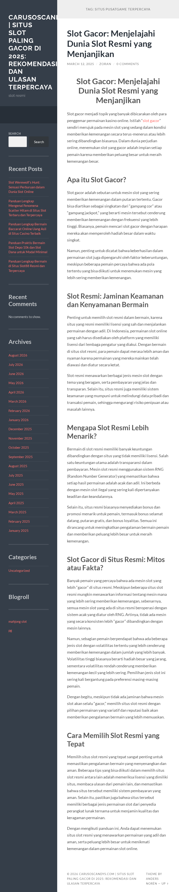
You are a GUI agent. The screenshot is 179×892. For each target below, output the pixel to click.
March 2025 (17, 512)
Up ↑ (165, 883)
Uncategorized (19, 570)
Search (15, 133)
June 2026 (16, 374)
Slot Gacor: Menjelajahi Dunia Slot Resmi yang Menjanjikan (111, 43)
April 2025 (16, 503)
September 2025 (21, 457)
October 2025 (19, 447)
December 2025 (20, 429)
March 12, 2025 (80, 64)
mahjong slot (18, 621)
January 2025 (19, 530)
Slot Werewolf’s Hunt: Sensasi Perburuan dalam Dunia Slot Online (27, 187)
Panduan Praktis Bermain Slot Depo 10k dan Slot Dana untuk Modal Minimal (28, 247)
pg (10, 630)
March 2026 (17, 401)
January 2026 (19, 420)
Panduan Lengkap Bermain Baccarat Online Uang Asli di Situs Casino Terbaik (28, 228)
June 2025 (16, 484)
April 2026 (16, 392)
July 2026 (16, 365)
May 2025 (16, 493)
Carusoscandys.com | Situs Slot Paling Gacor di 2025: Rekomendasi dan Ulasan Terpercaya (101, 878)
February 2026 (19, 411)
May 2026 (16, 383)
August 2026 (18, 355)
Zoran (105, 64)
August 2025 (18, 466)
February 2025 (19, 521)
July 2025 (16, 475)
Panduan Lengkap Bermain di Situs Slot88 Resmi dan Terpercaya (28, 266)
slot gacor (151, 120)
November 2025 (20, 438)
